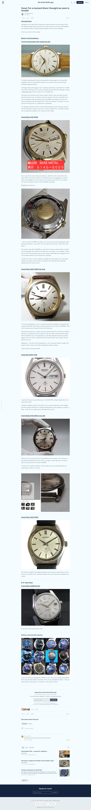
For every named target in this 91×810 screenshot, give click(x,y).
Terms (50, 800)
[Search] (71, 2)
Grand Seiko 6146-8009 (29, 117)
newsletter (58, 178)
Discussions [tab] (31, 747)
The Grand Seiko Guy (28, 13)
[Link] (19, 21)
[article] (45, 754)
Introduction (24, 753)
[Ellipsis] (69, 736)
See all (24, 780)
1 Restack (36, 709)
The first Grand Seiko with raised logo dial (35, 42)
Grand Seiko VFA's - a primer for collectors (34, 751)
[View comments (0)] (34, 756)
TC (24, 736)
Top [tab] (23, 747)
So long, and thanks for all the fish (31, 770)
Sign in (87, 2)
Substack (39, 807)
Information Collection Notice (45, 704)
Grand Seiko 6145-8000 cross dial (33, 416)
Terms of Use (51, 703)
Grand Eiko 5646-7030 (29, 355)
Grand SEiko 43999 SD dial (30, 586)
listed (36, 88)
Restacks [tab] (30, 723)
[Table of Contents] (1, 405)
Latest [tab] (26, 747)
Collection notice (56, 800)
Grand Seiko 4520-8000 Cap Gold (33, 269)
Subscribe (80, 2)
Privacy (46, 800)
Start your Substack (42, 803)
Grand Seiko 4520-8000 (29, 517)
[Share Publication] (74, 2)
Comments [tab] (24, 723)
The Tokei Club (27, 92)
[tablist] (27, 723)
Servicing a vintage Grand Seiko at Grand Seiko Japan (37, 760)
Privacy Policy (55, 704)
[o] (64, 763)
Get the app (52, 803)
